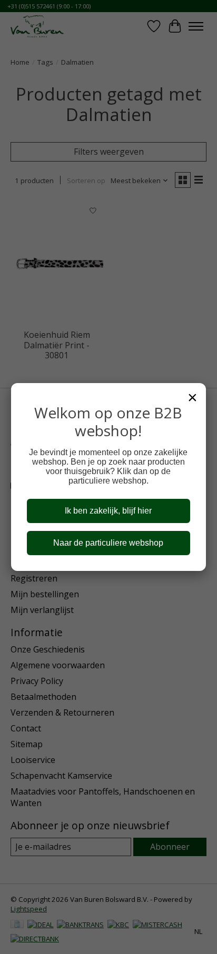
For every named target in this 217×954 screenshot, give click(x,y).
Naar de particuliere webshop (108, 542)
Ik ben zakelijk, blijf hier (108, 510)
